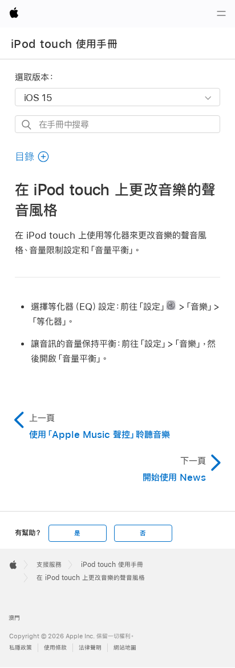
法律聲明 (90, 648)
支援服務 (49, 564)
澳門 (14, 618)
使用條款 (55, 648)
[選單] (221, 13)
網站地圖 (125, 648)
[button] (32, 156)
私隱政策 (20, 648)
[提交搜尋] (27, 125)
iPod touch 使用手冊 (64, 44)
